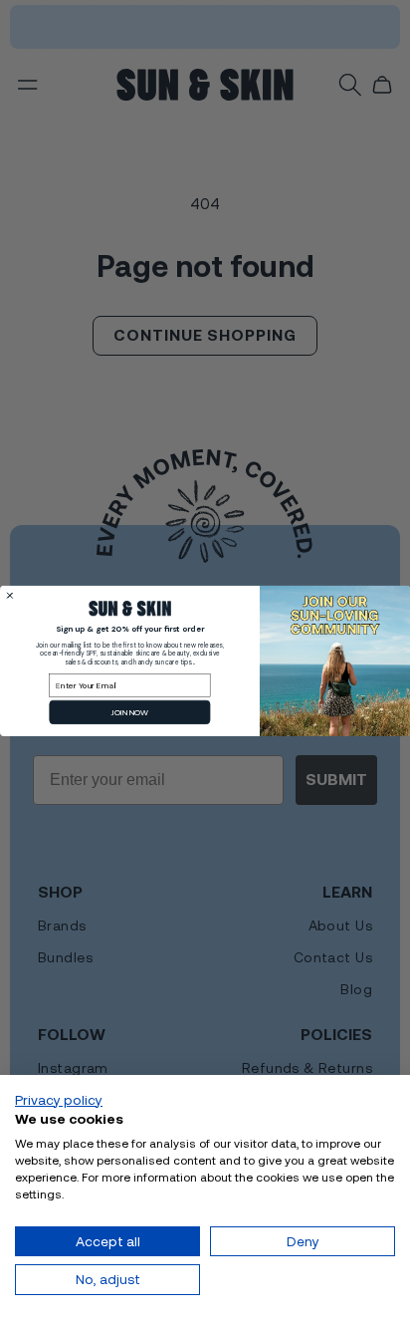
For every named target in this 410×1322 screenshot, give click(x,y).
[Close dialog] (9, 595)
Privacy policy (58, 1100)
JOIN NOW (129, 712)
